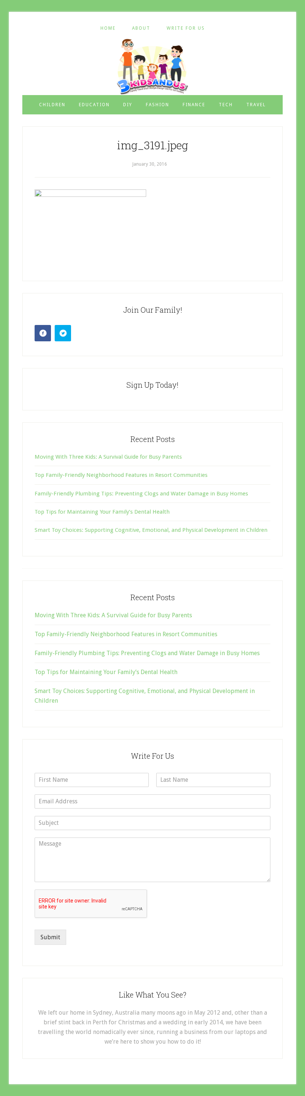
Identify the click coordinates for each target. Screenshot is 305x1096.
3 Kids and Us (152, 66)
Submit (50, 937)
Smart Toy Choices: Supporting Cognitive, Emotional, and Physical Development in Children (151, 530)
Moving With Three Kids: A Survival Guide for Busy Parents (108, 456)
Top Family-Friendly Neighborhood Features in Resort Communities (121, 475)
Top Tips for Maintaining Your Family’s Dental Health (102, 511)
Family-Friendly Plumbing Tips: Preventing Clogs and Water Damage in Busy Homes (141, 493)
